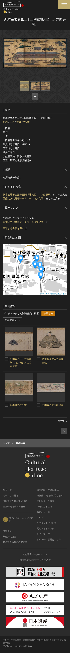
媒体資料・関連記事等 (48, 490)
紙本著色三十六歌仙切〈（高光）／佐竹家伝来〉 (20, 362)
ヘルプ (40, 517)
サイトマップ (43, 534)
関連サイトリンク (45, 528)
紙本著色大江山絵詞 (52, 405)
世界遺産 (7, 531)
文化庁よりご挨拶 (45, 501)
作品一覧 (7, 490)
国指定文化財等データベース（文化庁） (24, 198)
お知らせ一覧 (43, 512)
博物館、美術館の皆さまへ (50, 495)
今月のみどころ (44, 506)
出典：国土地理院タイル (56, 293)
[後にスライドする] (62, 421)
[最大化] (7, 260)
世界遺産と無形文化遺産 (15, 501)
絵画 (5, 122)
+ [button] (7, 248)
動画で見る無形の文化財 (15, 542)
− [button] (7, 253)
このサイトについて (47, 523)
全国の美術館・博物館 (14, 506)
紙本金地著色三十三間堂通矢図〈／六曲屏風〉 (28, 194)
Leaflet (41, 293)
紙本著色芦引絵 (18, 405)
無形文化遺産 (9, 536)
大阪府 (26, 122)
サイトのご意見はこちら (49, 539)
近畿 (18, 122)
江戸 (12, 122)
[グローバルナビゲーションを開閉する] (64, 4)
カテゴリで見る (10, 495)
